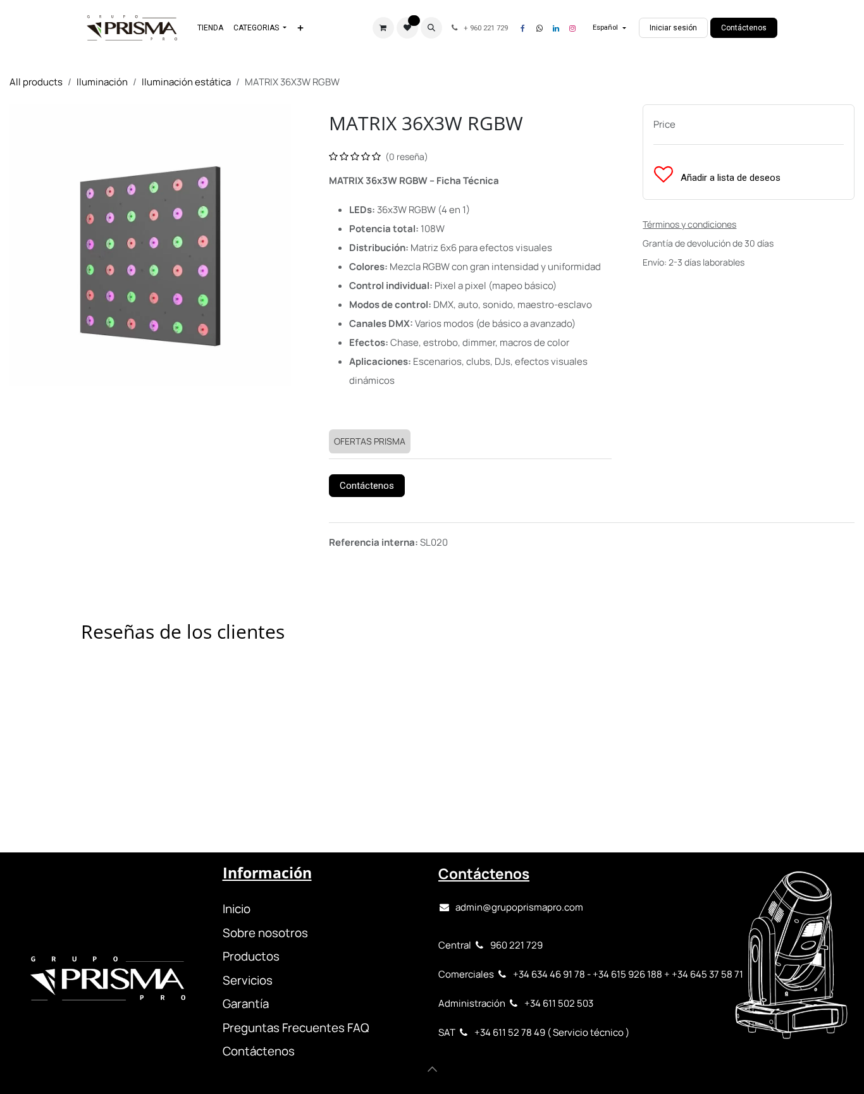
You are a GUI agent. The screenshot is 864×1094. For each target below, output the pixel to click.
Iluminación (102, 82)
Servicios (248, 980)
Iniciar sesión (673, 27)
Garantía (246, 1003)
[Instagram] (572, 28)
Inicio (236, 908)
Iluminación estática (186, 82)
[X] (539, 28)
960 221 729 (516, 945)
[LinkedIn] (556, 28)
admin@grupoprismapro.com (519, 907)
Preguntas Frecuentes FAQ (296, 1027)
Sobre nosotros (265, 933)
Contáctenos (744, 27)
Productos (251, 956)
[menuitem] (210, 27)
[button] (431, 28)
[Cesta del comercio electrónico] (383, 28)
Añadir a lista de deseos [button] (729, 177)
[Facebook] (523, 28)
